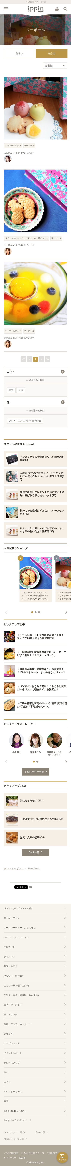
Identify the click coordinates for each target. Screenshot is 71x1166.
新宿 (20, 390)
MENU (5, 9)
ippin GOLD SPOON (14, 1111)
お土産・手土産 (12, 918)
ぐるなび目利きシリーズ (32, 1153)
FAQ (21, 1158)
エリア (11, 371)
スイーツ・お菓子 (13, 1005)
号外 (6, 1101)
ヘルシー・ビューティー (16, 937)
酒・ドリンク (10, 1014)
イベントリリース (13, 1091)
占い (6, 1072)
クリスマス (9, 956)
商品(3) (51, 53)
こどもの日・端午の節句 (16, 985)
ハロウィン (9, 947)
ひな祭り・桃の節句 (14, 976)
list (30, 887)
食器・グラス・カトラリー (17, 1024)
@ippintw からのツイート (18, 1120)
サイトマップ (10, 1158)
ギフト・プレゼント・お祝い (18, 908)
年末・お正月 (10, 966)
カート (57, 9)
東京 (11, 390)
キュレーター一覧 (13, 1132)
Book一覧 (40, 1132)
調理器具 (8, 1034)
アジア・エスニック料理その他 (25, 420)
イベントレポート (13, 1053)
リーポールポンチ (13, 331)
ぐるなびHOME (11, 1153)
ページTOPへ (35, 878)
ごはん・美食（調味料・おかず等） (22, 995)
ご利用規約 (52, 1153)
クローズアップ (12, 1062)
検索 (65, 9)
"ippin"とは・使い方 (14, 1139)
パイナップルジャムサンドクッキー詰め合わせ (26, 238)
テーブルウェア (12, 1043)
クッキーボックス (13, 145)
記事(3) (19, 53)
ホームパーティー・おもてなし (20, 927)
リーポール (29, 145)
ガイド (7, 1082)
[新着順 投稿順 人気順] (55, 66)
